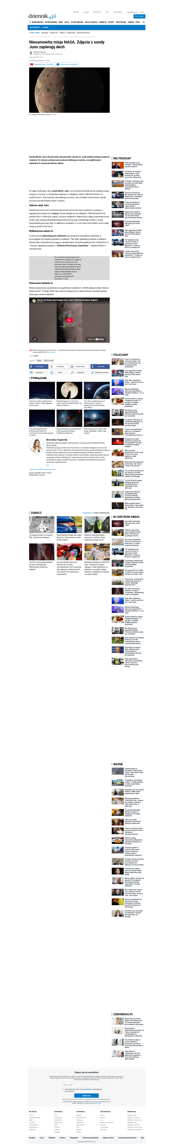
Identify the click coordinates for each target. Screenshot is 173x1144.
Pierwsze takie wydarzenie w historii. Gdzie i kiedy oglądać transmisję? (40, 403)
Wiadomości (34, 27)
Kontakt (32, 1138)
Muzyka (78, 1129)
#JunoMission (59, 260)
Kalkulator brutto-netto (135, 1127)
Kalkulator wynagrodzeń (135, 1129)
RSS (142, 1138)
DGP (107, 12)
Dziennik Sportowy (83, 33)
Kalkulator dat (132, 1115)
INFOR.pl (76, 12)
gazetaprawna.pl (132, 12)
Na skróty (33, 1112)
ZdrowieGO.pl (118, 12)
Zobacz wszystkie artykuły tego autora (42, 469)
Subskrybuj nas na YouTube (43, 64)
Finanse (102, 1117)
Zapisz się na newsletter (68, 64)
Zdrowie (56, 1127)
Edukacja (79, 1120)
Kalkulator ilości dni (133, 1117)
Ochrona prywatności (91, 1138)
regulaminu (88, 1089)
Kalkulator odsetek (133, 1125)
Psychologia (104, 1127)
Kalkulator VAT (132, 1122)
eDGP (31, 1120)
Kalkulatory (132, 1112)
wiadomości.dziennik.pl (43, 37)
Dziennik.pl (58, 1112)
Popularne (87, 513)
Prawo (102, 1115)
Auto (55, 1115)
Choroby (103, 1125)
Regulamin (74, 1138)
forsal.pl (86, 12)
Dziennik (31, 37)
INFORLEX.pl (97, 12)
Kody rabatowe (81, 1117)
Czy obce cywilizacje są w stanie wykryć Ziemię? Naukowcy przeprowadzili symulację (94, 404)
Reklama (52, 1138)
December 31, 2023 (61, 279)
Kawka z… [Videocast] (67, 33)
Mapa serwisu (108, 1138)
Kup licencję (51, 352)
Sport (56, 1125)
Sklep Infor (32, 1129)
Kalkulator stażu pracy (134, 1120)
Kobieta (78, 1115)
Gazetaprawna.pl (34, 1117)
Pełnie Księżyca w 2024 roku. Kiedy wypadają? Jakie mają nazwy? (95, 431)
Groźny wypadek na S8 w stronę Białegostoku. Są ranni (40, 474)
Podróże (57, 1129)
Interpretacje (33, 1127)
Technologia (58, 1117)
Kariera (62, 1138)
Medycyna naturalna (106, 1122)
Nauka (45, 27)
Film (77, 1127)
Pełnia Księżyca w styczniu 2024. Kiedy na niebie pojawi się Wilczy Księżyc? (69, 403)
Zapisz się (86, 1096)
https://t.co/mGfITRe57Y (63, 274)
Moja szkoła (80, 1122)
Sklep (142, 12)
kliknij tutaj (98, 1103)
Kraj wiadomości (102, 513)
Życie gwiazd (80, 1125)
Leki (101, 1120)
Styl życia (103, 1129)
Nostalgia (44, 33)
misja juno (48, 361)
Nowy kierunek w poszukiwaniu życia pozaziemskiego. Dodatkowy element (69, 431)
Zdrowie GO (54, 33)
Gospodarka (58, 1120)
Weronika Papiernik (48, 53)
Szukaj (141, 16)
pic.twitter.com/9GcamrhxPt (64, 276)
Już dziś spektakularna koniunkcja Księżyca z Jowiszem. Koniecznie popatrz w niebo (41, 432)
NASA (39, 361)
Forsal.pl (31, 1122)
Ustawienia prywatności (127, 1138)
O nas (42, 1138)
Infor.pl (31, 1115)
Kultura (78, 1132)
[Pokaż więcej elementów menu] (143, 22)
